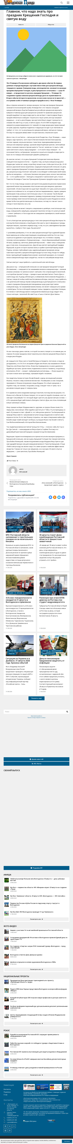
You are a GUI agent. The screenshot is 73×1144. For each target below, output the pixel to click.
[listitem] (50, 497)
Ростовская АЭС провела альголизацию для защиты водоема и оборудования (38, 1052)
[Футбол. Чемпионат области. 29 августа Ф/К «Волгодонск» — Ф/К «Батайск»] (6, 897)
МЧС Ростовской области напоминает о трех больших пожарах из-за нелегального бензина (19, 538)
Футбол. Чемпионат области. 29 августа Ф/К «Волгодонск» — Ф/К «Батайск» (37, 896)
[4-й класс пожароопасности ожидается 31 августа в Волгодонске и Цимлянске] (20, 585)
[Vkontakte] (9, 1126)
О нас (5, 1095)
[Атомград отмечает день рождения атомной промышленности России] (6, 1069)
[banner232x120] (29, 1087)
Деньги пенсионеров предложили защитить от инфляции (51, 660)
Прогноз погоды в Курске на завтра (36, 717)
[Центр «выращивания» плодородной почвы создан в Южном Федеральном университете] (6, 1016)
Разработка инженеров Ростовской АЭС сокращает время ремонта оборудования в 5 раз (34, 1035)
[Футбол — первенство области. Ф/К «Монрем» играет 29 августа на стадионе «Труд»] (6, 889)
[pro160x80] (42, 1087)
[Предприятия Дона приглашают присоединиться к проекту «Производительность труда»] (6, 982)
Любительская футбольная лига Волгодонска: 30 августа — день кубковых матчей (37, 879)
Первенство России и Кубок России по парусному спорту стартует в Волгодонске (34, 904)
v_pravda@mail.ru (12, 1122)
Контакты (7, 1089)
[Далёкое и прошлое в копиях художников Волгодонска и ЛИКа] (6, 963)
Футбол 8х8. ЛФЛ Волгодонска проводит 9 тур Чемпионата (31, 912)
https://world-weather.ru (36, 716)
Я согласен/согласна (37, 1141)
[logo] (19, 2)
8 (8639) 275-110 (12, 1118)
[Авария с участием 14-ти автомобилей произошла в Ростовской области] (6, 931)
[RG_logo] (66, 1087)
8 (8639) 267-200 (12, 1120)
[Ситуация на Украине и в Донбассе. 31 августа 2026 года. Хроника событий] (20, 645)
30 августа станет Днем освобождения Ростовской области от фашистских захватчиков (51, 538)
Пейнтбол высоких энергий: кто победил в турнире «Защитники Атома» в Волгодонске (37, 1044)
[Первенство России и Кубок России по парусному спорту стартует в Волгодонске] (6, 904)
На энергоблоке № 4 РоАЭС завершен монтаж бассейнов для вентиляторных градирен (38, 1060)
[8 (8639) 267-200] (5, 1120)
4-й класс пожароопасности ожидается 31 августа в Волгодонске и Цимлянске (19, 600)
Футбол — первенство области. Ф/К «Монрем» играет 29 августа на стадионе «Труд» (38, 888)
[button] (61, 2)
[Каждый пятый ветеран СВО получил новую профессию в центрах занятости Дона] (6, 999)
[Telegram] (5, 1126)
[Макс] (9, 1130)
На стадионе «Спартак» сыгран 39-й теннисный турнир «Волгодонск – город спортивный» (37, 947)
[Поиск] (67, 712)
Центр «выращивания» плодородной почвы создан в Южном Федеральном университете (37, 1015)
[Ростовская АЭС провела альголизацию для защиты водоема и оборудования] (6, 1053)
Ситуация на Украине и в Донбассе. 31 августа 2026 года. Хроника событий (18, 660)
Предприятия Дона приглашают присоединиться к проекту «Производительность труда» (32, 981)
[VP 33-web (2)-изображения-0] (36, 818)
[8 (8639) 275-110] (5, 1117)
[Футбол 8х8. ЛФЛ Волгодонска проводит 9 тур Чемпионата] (6, 913)
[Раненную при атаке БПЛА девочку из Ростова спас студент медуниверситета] (53, 585)
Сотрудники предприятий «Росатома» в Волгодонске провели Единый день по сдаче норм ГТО (38, 938)
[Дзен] (5, 1130)
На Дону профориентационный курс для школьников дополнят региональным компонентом (38, 1007)
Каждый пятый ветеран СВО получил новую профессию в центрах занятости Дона (38, 998)
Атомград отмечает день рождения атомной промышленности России (36, 1068)
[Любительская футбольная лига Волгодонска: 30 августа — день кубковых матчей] (6, 880)
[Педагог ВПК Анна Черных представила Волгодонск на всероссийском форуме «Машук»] (6, 990)
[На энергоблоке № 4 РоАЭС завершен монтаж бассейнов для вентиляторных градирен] (6, 1060)
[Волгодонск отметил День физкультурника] (6, 956)
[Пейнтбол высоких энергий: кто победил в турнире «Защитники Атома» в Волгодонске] (6, 1044)
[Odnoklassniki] (14, 1126)
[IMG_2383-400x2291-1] (56, 1087)
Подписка (7, 1092)
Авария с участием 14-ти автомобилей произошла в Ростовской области (36, 930)
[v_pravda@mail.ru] (5, 1122)
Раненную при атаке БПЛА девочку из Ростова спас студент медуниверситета (52, 600)
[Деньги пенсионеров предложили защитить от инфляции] (53, 645)
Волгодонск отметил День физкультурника (26, 955)
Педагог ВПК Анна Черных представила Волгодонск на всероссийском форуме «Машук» (38, 990)
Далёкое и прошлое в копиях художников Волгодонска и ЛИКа (33, 962)
